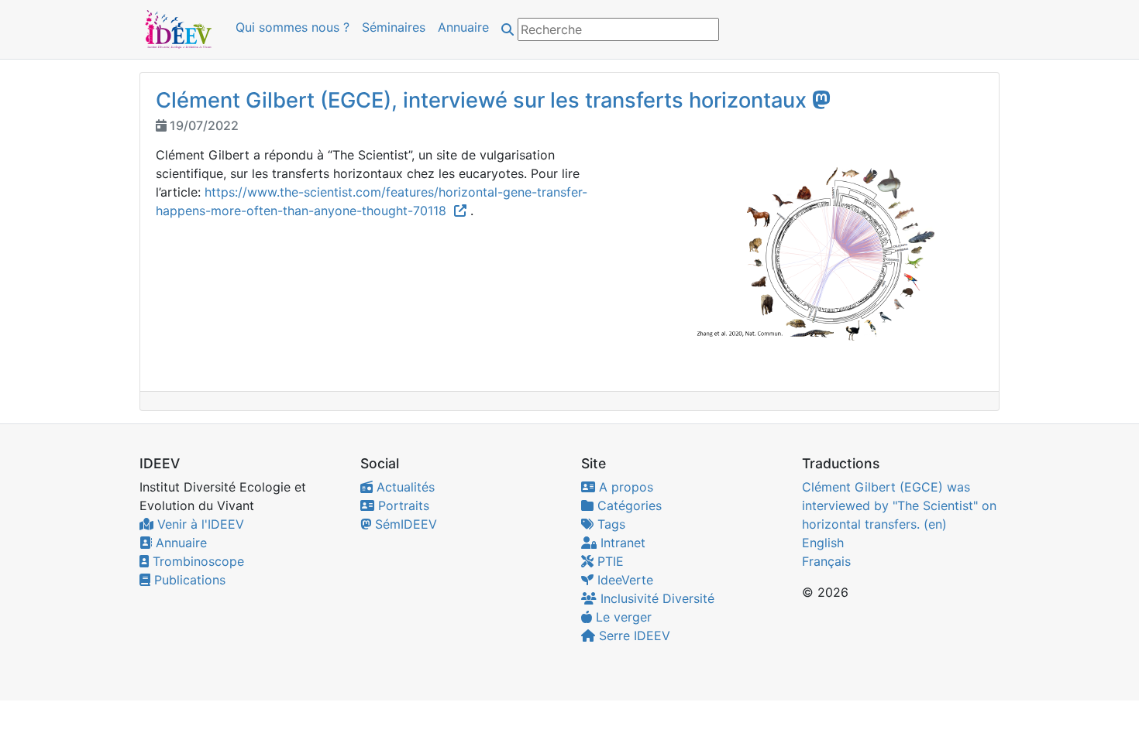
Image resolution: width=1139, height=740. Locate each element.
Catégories (628, 505)
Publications (187, 580)
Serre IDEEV (632, 635)
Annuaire (463, 27)
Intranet (621, 542)
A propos (624, 487)
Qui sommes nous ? (292, 27)
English (823, 542)
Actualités (404, 487)
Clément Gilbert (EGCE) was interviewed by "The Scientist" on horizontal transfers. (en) (899, 505)
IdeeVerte (623, 580)
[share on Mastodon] (821, 99)
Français (826, 561)
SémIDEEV (404, 524)
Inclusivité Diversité (655, 598)
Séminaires (393, 27)
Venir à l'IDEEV (198, 524)
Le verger (622, 617)
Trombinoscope (196, 561)
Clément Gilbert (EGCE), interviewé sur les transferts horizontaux (481, 100)
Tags (609, 524)
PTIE (609, 561)
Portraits (401, 505)
